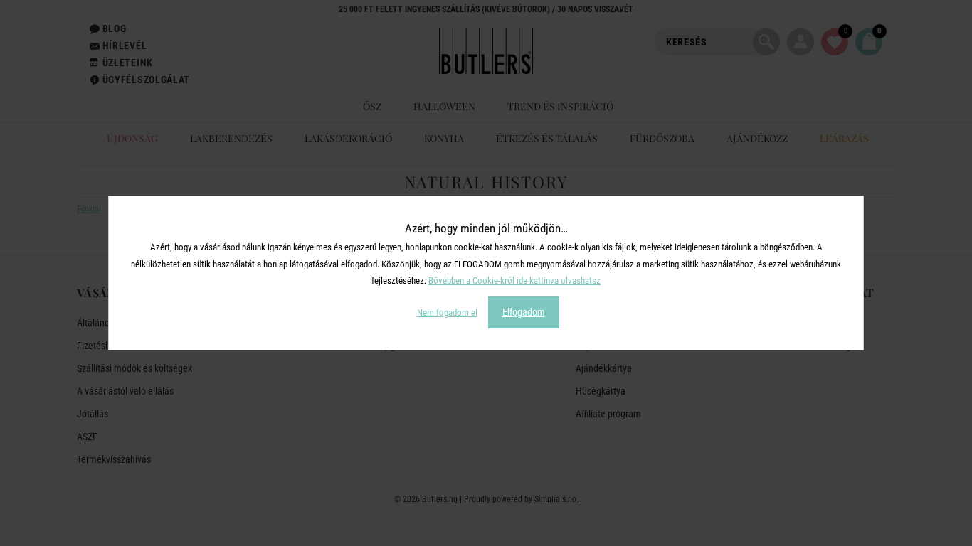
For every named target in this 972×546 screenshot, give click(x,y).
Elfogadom (523, 312)
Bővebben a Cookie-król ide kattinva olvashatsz (514, 280)
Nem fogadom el (447, 312)
